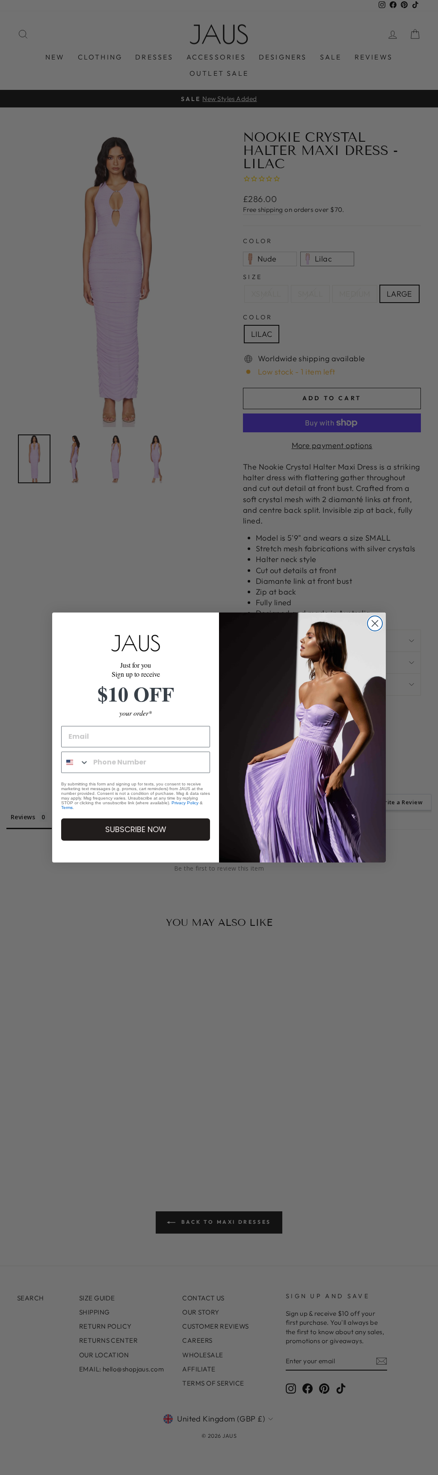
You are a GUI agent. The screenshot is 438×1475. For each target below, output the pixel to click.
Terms (67, 807)
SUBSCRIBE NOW (135, 829)
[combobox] (75, 762)
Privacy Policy (185, 802)
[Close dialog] (374, 623)
